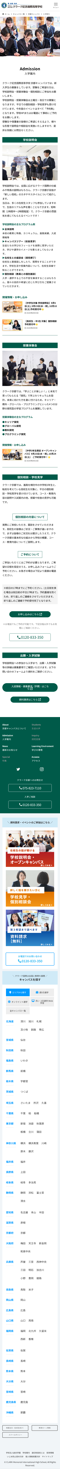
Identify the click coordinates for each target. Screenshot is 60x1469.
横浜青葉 (33, 1143)
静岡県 (10, 1192)
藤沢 (31, 1151)
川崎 (44, 1143)
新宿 (23, 1123)
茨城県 (10, 1091)
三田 (23, 1270)
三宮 (31, 1261)
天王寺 (32, 1243)
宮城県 (10, 1040)
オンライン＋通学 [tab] (20, 1001)
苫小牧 (24, 1029)
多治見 (32, 1182)
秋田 (23, 1050)
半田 (41, 1212)
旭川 (31, 1021)
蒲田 (39, 1131)
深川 (23, 1021)
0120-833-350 (32, 637)
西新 (23, 1339)
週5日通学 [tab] (43, 992)
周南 (31, 1320)
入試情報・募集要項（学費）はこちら (30, 687)
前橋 (23, 1071)
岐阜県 (10, 1182)
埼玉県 (10, 1103)
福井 (23, 1161)
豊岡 (31, 1278)
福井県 (10, 1161)
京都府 (10, 1233)
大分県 (10, 1381)
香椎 (31, 1339)
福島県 (10, 1060)
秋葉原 (40, 1123)
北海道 (10, 1021)
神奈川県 (11, 1143)
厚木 (23, 1151)
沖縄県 (10, 1412)
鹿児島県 (11, 1402)
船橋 (36, 1113)
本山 (33, 1212)
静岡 (23, 1192)
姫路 (39, 1278)
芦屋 (23, 1261)
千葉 (23, 1113)
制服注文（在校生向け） (15, 1428)
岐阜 (23, 1182)
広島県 (10, 1310)
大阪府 (10, 1243)
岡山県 (10, 1299)
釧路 (33, 1029)
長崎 (23, 1361)
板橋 (23, 1131)
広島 (23, 1310)
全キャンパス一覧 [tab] (18, 1010)
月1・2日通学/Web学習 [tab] (44, 1001)
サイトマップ (47, 1456)
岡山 (23, 1299)
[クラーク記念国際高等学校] (21, 5)
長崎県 (10, 1361)
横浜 (23, 1143)
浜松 (31, 1192)
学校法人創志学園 (13, 1452)
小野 (23, 1278)
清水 (23, 1201)
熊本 (23, 1371)
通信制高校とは (38, 1452)
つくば (24, 1091)
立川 (31, 1131)
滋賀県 (10, 1222)
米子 (31, 1289)
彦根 (23, 1222)
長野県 (10, 1172)
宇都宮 (24, 1081)
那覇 (23, 1412)
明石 (31, 1270)
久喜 (44, 1103)
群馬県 (10, 1071)
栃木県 (10, 1081)
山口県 (10, 1320)
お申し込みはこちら (28, 614)
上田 (23, 1172)
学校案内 (26, 1452)
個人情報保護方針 (33, 1456)
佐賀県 (10, 1350)
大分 (23, 1381)
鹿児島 (24, 1402)
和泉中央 (25, 1251)
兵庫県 (10, 1261)
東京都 (10, 1123)
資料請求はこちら (28, 699)
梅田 (23, 1243)
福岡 (23, 1331)
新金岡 (42, 1243)
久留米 (42, 1331)
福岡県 (10, 1331)
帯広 (41, 1029)
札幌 (39, 1021)
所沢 (36, 1103)
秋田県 (10, 1050)
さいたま (25, 1103)
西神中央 (41, 1261)
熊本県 (10, 1371)
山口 (23, 1320)
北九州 (32, 1331)
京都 (23, 1233)
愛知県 (10, 1212)
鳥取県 (10, 1289)
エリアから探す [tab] (19, 992)
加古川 (40, 1270)
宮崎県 (10, 1391)
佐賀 (23, 1350)
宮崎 (23, 1391)
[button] (56, 5)
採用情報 (50, 1452)
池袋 (31, 1123)
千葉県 (10, 1113)
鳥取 (23, 1289)
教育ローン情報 (44, 1428)
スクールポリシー (15, 1435)
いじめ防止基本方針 (15, 1456)
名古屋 (24, 1212)
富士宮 (40, 1192)
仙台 (23, 1040)
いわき (24, 1060)
